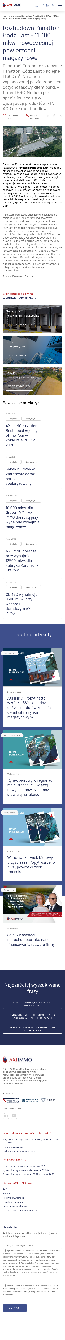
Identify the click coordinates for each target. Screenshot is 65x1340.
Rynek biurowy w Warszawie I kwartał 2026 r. (26, 1170)
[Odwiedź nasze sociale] (6, 1116)
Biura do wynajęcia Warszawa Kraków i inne (32, 1004)
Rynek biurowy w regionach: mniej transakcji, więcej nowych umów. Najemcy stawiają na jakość (31, 787)
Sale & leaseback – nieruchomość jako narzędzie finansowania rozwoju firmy (32, 939)
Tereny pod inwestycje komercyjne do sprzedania (32, 1029)
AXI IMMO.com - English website (20, 1210)
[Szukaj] (36, 5)
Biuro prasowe (10, 653)
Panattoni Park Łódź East (33, 167)
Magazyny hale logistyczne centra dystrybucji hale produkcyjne (32, 1016)
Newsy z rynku (31, 418)
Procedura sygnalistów (15, 1206)
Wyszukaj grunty (19, 386)
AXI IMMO (7, 16)
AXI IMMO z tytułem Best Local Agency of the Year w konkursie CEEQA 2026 (22, 435)
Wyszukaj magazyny (20, 324)
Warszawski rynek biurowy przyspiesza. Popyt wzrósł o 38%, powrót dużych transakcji (31, 864)
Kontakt (7, 1193)
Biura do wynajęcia (13, 1146)
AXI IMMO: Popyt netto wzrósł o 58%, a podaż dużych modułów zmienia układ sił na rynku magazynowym (29, 707)
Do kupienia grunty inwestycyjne (20, 1150)
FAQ (5, 1189)
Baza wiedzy (9, 890)
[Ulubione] (42, 5)
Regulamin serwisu (13, 1201)
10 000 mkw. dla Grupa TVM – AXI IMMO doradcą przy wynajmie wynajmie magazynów (23, 517)
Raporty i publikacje (12, 735)
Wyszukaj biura (18, 355)
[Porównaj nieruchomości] (47, 5)
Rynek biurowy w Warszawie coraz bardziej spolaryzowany (20, 476)
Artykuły (16, 16)
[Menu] (60, 5)
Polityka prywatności (14, 1197)
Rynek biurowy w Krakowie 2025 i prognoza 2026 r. (29, 1174)
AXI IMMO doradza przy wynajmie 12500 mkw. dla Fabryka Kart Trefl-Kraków (22, 560)
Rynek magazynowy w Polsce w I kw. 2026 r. (25, 1165)
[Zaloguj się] (53, 5)
